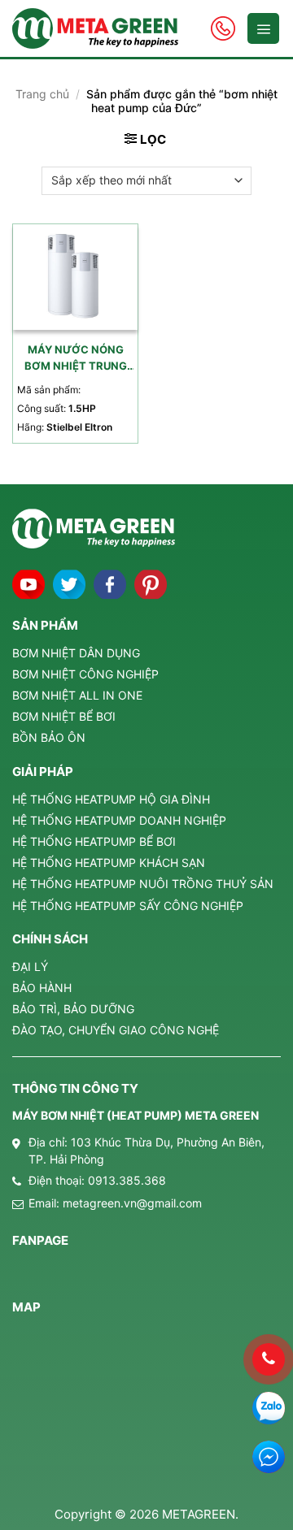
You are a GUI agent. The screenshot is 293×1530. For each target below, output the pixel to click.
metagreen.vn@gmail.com (132, 1203)
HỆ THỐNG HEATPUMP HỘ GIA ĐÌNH (111, 799)
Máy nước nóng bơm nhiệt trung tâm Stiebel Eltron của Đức (75, 359)
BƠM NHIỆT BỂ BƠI (64, 716)
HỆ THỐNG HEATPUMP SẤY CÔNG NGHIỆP (127, 905)
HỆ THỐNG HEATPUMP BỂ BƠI (94, 841)
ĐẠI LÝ (30, 966)
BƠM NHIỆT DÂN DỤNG (76, 653)
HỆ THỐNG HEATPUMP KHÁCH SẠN (108, 862)
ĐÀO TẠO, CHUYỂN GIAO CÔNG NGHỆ (115, 1030)
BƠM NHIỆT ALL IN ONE (77, 695)
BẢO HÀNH (42, 988)
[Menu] (263, 28)
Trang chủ (42, 94)
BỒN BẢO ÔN (48, 737)
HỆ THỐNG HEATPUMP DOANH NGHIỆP (119, 820)
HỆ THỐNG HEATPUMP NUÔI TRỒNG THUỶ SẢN (142, 884)
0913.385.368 (127, 1180)
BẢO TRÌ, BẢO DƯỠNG (73, 1009)
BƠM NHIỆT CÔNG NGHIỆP (85, 674)
